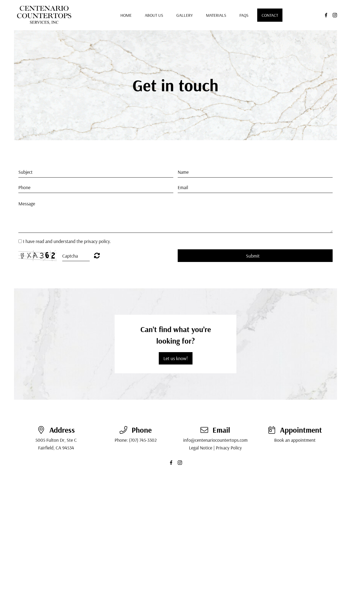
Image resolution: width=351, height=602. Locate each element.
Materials (216, 15)
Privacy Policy (229, 447)
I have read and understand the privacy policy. (67, 241)
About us (154, 15)
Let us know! (175, 358)
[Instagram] (335, 15)
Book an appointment (295, 440)
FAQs (243, 15)
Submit (253, 256)
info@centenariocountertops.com (215, 440)
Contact (270, 15)
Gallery (184, 15)
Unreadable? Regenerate (97, 255)
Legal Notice (200, 447)
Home (126, 15)
